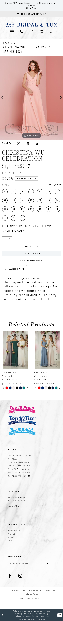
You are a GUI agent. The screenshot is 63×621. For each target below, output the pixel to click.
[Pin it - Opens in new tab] (28, 143)
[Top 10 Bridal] (22, 432)
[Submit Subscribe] (47, 563)
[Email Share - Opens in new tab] (37, 143)
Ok (60, 615)
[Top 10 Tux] (22, 421)
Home (7, 43)
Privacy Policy (12, 591)
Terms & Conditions (32, 591)
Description (14, 269)
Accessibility (51, 591)
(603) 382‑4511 (15, 506)
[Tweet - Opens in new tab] (18, 143)
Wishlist (11, 534)
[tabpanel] (31, 98)
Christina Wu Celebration (25, 47)
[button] (12, 31)
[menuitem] (12, 31)
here (42, 619)
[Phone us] (22, 31)
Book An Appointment (31, 260)
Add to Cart (31, 247)
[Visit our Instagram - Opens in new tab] (20, 576)
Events (11, 541)
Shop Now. (31, 8)
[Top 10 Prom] (22, 410)
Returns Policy (31, 594)
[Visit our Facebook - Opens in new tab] (10, 576)
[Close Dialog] (3, 615)
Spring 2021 (13, 51)
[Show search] (51, 31)
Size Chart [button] (53, 185)
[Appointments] (32, 31)
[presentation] (15, 350)
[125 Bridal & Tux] (31, 25)
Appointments (14, 531)
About (10, 537)
